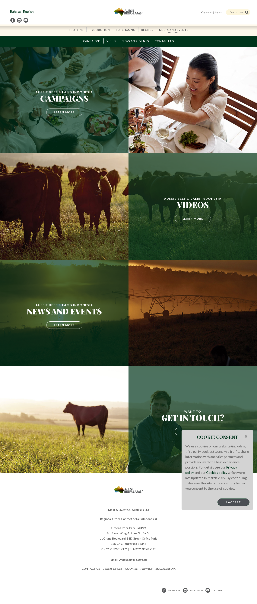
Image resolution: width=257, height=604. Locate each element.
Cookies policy (216, 472)
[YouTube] (26, 20)
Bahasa (15, 11)
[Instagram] (19, 20)
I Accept (233, 502)
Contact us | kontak (211, 12)
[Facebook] (13, 20)
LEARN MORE (192, 218)
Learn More (64, 112)
